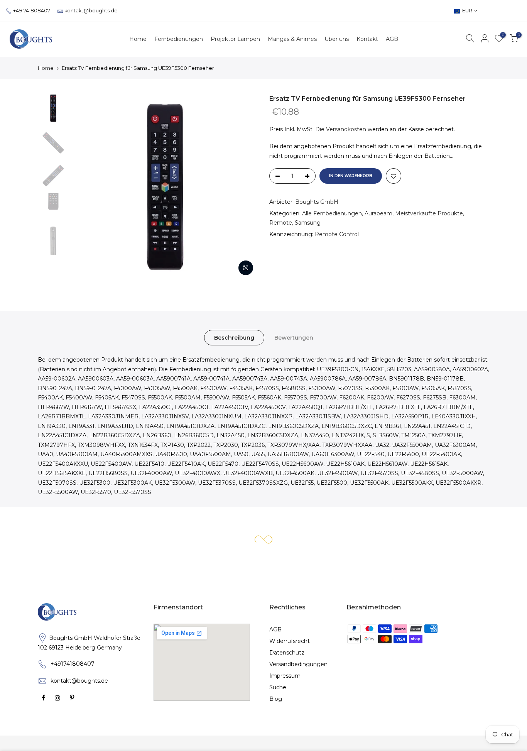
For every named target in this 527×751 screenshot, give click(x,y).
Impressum (285, 675)
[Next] (244, 187)
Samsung (308, 222)
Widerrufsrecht (289, 641)
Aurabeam (378, 213)
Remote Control (337, 234)
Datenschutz (286, 652)
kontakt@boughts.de (91, 11)
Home (46, 68)
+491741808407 (31, 11)
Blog (275, 698)
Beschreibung (234, 337)
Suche (277, 687)
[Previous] (86, 187)
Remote (280, 222)
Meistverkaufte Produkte (429, 213)
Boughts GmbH (316, 201)
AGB (275, 629)
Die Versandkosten (340, 129)
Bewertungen (293, 337)
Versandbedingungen (298, 664)
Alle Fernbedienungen (332, 213)
